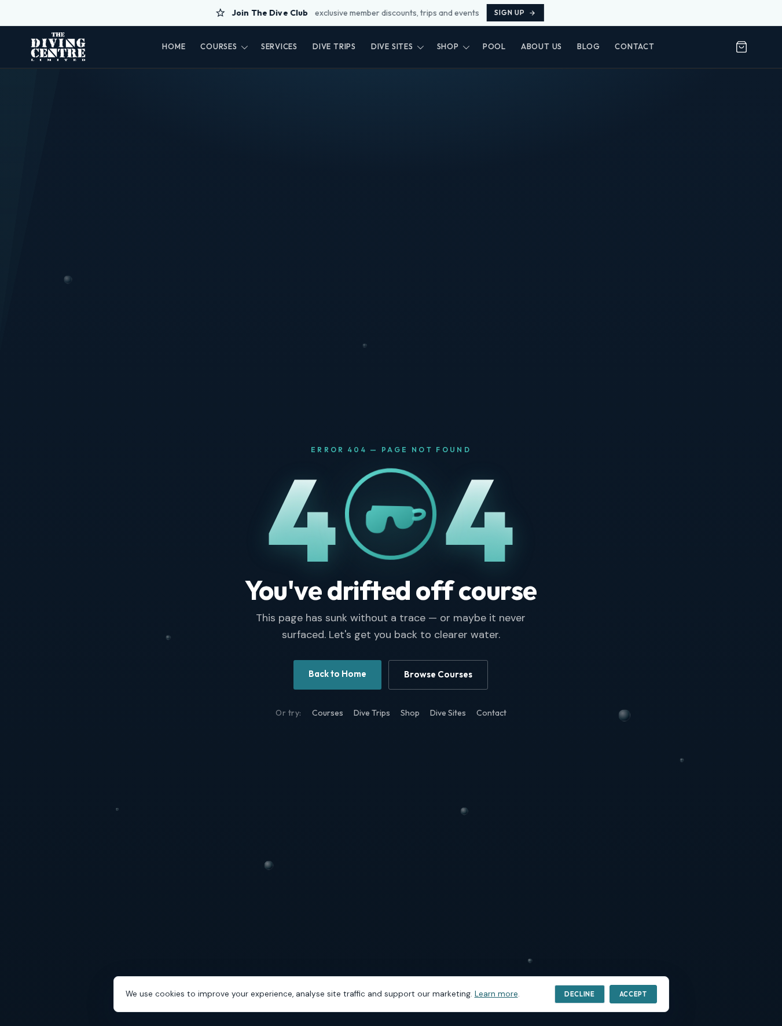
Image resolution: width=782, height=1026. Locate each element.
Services (279, 46)
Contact (634, 46)
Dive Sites (392, 46)
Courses (218, 46)
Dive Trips (334, 46)
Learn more (496, 994)
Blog (588, 46)
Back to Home (337, 673)
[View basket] (741, 47)
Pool (494, 46)
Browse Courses (438, 674)
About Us (541, 46)
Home (173, 46)
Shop (448, 46)
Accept (633, 994)
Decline (579, 994)
